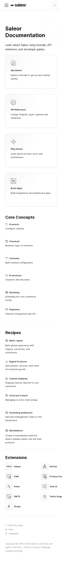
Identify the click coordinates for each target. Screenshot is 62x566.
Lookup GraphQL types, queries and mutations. (29, 113)
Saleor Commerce (39, 544)
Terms (27, 547)
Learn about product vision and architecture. (27, 153)
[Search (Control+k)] (55, 5)
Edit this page (16, 525)
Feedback (14, 533)
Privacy (36, 547)
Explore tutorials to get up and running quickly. (30, 74)
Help (11, 529)
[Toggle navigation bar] (6, 5)
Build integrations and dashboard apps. (31, 190)
